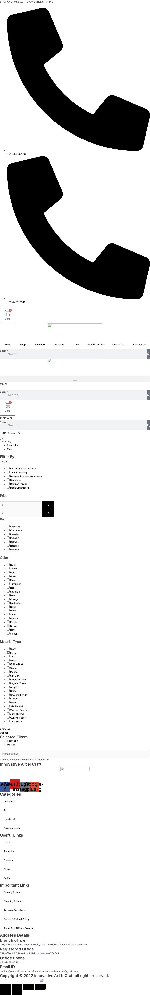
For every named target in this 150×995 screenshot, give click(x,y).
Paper (13, 702)
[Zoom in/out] (5, 987)
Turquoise (15, 584)
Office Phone (12, 958)
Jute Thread (17, 714)
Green (13, 576)
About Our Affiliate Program (19, 928)
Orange (14, 599)
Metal (13, 653)
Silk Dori (15, 675)
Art (77, 344)
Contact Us (139, 344)
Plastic (14, 672)
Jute (12, 656)
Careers (8, 860)
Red (12, 587)
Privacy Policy (12, 892)
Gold (12, 572)
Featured (15, 526)
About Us (9, 851)
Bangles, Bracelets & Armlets (26, 476)
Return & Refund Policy (16, 919)
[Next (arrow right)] (17, 992)
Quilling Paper (18, 717)
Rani (12, 629)
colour (13, 633)
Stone (13, 668)
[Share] (28, 987)
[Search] (148, 354)
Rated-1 (14, 534)
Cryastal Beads (18, 695)
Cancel (4, 732)
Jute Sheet (16, 721)
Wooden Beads (18, 710)
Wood (13, 660)
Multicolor (15, 603)
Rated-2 (14, 538)
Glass (13, 649)
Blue (12, 595)
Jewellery (40, 344)
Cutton (14, 698)
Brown (13, 626)
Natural (14, 618)
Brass (13, 691)
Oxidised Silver (18, 679)
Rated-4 (14, 545)
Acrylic (14, 687)
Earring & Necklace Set (23, 468)
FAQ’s (7, 878)
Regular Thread (18, 484)
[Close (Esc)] (40, 987)
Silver (13, 614)
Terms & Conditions (14, 910)
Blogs (7, 869)
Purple (13, 622)
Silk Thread (16, 706)
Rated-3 (14, 542)
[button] (75, 379)
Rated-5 (14, 549)
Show (5, 729)
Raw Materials (96, 344)
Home (7, 344)
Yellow (13, 568)
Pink (12, 580)
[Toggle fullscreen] (17, 987)
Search (4, 351)
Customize (118, 344)
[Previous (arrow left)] (5, 992)
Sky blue (15, 591)
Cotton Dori (16, 664)
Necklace (15, 480)
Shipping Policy (12, 901)
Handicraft (60, 344)
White (13, 610)
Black (13, 565)
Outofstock (16, 530)
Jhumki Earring (18, 472)
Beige (13, 607)
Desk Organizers (19, 487)
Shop (23, 344)
